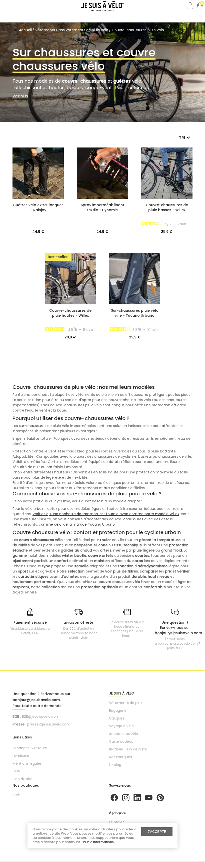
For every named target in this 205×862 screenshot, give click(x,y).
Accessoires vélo (123, 733)
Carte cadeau (121, 741)
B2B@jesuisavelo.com (41, 716)
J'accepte (157, 832)
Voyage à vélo (121, 725)
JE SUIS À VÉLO (121, 693)
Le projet (116, 822)
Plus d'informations (98, 842)
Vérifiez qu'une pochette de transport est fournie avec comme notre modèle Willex (105, 513)
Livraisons (20, 755)
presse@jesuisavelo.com (48, 724)
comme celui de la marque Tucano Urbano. (77, 524)
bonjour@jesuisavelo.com (178, 643)
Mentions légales (27, 763)
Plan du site (22, 778)
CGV (16, 771)
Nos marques (120, 756)
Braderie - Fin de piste (128, 749)
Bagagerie (117, 710)
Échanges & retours (29, 747)
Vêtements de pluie (126, 702)
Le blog (115, 764)
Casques (116, 718)
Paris (16, 794)
